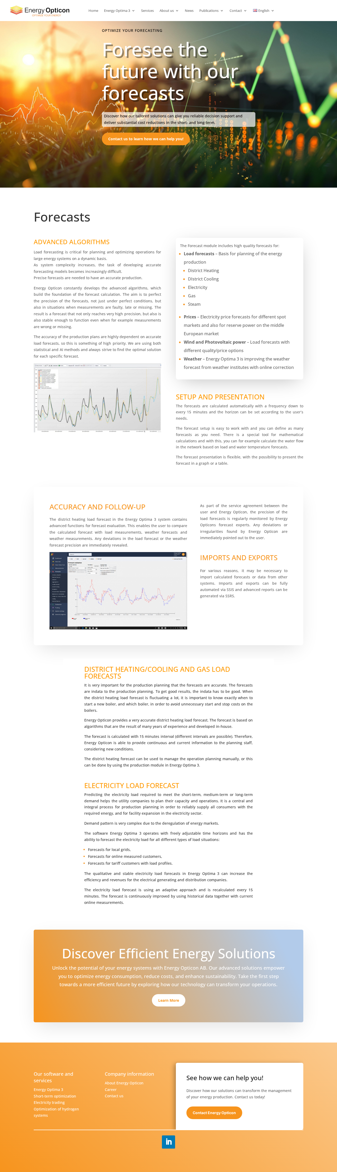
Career (111, 1089)
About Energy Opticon (124, 1082)
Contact (236, 11)
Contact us (114, 1095)
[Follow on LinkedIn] (168, 1142)
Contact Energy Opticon (214, 1112)
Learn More (168, 1000)
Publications (209, 11)
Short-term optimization (55, 1096)
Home (93, 11)
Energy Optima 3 (117, 11)
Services (147, 11)
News (189, 11)
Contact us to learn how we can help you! (146, 138)
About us (167, 11)
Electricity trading (49, 1102)
